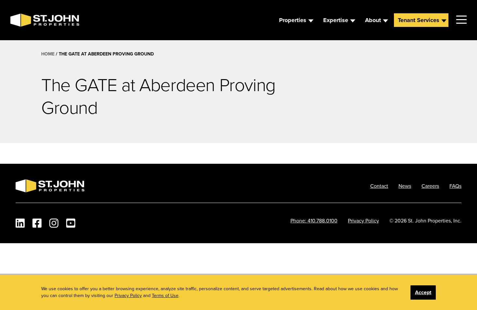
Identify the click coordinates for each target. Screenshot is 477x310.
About (373, 20)
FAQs (455, 185)
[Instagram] (53, 223)
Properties (292, 20)
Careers (430, 185)
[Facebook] (37, 223)
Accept (423, 292)
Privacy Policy (363, 220)
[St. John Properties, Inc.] (20, 20)
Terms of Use (165, 295)
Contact (379, 185)
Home (48, 54)
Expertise (335, 20)
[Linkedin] (20, 223)
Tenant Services (418, 20)
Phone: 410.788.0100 (313, 220)
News (404, 185)
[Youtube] (70, 223)
